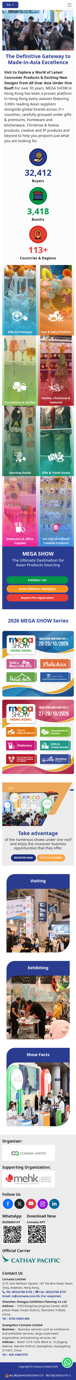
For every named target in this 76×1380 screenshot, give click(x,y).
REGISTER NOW (23, 857)
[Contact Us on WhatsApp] (67, 1362)
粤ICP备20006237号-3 (58, 1375)
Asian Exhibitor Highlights (37, 589)
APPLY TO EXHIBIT (51, 857)
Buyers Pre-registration (37, 598)
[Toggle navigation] (69, 4)
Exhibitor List (37, 580)
